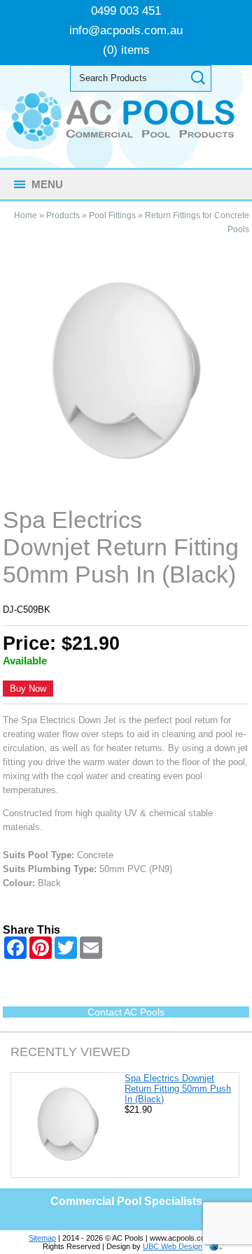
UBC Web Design (172, 1246)
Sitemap (42, 1238)
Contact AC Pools (126, 1012)
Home (25, 215)
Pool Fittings (112, 215)
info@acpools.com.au (126, 30)
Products (63, 215)
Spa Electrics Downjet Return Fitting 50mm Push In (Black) (178, 1088)
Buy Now (28, 688)
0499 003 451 (126, 10)
